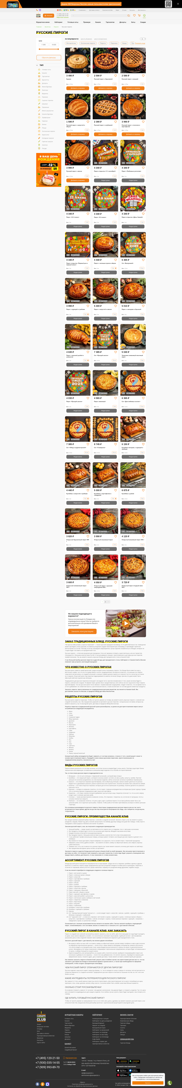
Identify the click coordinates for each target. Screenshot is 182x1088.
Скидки (143, 22)
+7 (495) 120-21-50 (62, 14)
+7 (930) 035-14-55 (62, 15)
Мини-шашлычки (47, 111)
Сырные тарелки (47, 100)
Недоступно (105, 180)
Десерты (123, 22)
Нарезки (44, 121)
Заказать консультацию (82, 631)
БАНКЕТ (68, 1044)
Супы (122, 1030)
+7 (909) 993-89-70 (48, 1067)
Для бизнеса (141, 10)
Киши (124, 43)
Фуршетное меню (43, 22)
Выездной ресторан (99, 1028)
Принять (148, 1083)
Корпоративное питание (128, 1018)
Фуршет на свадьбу (98, 1025)
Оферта (82, 1082)
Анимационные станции (100, 1018)
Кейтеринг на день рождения (102, 1021)
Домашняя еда (127, 1039)
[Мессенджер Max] (47, 1084)
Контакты (132, 10)
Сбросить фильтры (49, 58)
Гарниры (123, 1025)
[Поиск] (128, 15)
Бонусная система (108, 10)
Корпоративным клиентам (45, 1036)
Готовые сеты (73, 22)
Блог (38, 1031)
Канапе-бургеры (47, 114)
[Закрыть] (178, 4)
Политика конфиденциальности (82, 1084)
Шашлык (45, 104)
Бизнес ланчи (126, 1015)
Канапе (98, 22)
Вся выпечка (71, 43)
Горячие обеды (125, 1023)
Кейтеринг (58, 22)
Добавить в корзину (78, 88)
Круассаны (45, 135)
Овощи (122, 1034)
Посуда (44, 148)
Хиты (133, 22)
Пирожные (45, 107)
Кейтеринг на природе (99, 1032)
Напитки (45, 145)
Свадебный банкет (71, 1050)
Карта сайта (41, 1042)
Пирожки (45, 97)
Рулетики (45, 90)
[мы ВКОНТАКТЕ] (37, 1084)
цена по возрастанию (100, 39)
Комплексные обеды (127, 1021)
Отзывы (124, 10)
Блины (44, 124)
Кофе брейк (96, 1039)
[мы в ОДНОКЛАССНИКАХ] (42, 1084)
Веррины (45, 93)
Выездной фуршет (98, 1023)
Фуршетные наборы (74, 1015)
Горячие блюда (125, 1043)
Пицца (44, 128)
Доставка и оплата (94, 10)
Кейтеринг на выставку (100, 1034)
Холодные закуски (48, 138)
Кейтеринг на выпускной (100, 1030)
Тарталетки (110, 22)
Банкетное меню (70, 1047)
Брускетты (45, 80)
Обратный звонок (63, 17)
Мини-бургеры (47, 87)
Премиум (86, 22)
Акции (117, 10)
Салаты (122, 1028)
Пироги (103, 43)
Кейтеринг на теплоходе (100, 1037)
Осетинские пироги (48, 131)
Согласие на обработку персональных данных (82, 1086)
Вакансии (40, 1038)
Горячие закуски (47, 141)
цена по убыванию (86, 39)
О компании (82, 10)
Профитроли (46, 117)
